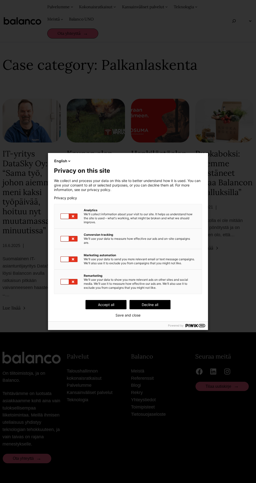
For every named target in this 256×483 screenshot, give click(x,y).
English (60, 161)
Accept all (106, 304)
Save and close (128, 315)
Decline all (150, 304)
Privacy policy (65, 198)
